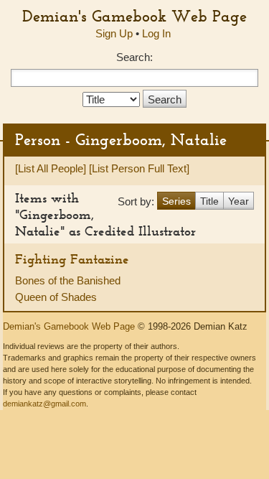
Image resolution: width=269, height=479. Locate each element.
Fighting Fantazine (72, 259)
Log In (156, 33)
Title (209, 201)
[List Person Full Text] (139, 168)
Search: (134, 57)
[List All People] (50, 168)
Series (176, 201)
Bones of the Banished (68, 280)
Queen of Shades (56, 297)
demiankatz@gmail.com (44, 403)
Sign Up (114, 33)
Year (238, 201)
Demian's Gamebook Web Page (134, 16)
